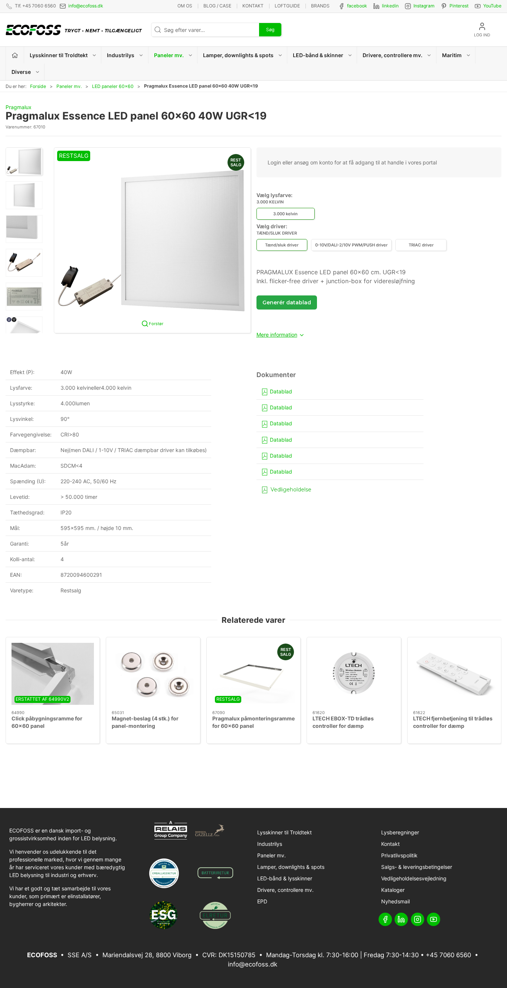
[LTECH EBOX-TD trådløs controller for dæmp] (354, 674)
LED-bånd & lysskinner (284, 878)
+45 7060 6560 (448, 955)
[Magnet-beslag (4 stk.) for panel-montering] (153, 674)
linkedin (390, 6)
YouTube (492, 6)
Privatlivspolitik (399, 855)
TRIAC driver (421, 245)
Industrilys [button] (120, 55)
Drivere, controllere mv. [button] (392, 55)
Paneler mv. (69, 86)
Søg (270, 29)
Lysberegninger (400, 832)
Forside (38, 86)
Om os (184, 6)
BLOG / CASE (217, 6)
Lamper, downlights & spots (290, 867)
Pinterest (458, 6)
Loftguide (287, 6)
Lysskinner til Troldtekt (284, 832)
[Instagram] (417, 919)
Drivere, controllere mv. (285, 890)
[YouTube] (433, 919)
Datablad (280, 391)
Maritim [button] (452, 55)
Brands (320, 6)
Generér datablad (286, 302)
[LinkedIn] (401, 919)
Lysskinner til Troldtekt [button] (59, 55)
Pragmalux (19, 107)
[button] (24, 161)
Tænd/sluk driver (281, 245)
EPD (262, 901)
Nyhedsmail (395, 901)
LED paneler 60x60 (113, 86)
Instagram (424, 6)
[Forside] (15, 55)
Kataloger (393, 890)
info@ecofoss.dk (85, 6)
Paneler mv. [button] (169, 55)
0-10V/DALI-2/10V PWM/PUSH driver (351, 245)
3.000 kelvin (285, 213)
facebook (357, 6)
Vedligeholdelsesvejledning (414, 878)
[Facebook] (385, 919)
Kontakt (253, 6)
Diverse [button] (21, 72)
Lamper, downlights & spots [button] (238, 55)
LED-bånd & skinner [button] (318, 55)
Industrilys (269, 844)
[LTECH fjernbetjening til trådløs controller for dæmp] (454, 674)
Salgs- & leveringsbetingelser (416, 867)
